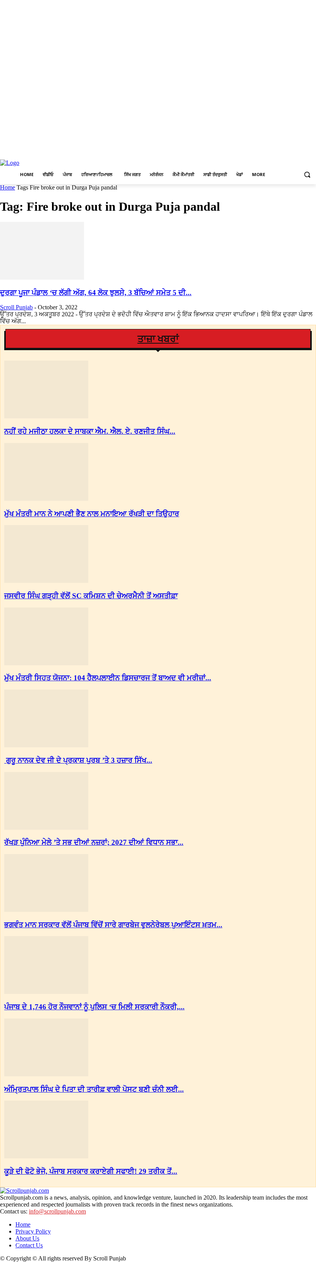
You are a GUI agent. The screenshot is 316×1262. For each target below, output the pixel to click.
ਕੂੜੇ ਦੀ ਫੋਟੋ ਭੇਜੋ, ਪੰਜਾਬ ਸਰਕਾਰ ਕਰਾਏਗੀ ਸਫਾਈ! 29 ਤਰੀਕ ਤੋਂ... (90, 1171)
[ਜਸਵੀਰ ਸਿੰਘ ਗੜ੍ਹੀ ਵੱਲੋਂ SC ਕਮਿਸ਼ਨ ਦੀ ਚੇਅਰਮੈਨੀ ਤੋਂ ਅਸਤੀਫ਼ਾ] (46, 580)
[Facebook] (279, 150)
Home (7, 187)
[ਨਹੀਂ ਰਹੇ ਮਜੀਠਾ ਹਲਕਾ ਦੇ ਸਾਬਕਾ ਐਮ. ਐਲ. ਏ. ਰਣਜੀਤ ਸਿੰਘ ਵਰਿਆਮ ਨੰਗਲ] (46, 416)
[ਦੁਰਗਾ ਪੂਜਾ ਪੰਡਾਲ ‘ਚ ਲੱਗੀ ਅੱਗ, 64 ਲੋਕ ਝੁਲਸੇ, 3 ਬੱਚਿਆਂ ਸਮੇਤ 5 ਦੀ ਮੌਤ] (42, 277)
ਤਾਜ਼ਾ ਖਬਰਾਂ (158, 339)
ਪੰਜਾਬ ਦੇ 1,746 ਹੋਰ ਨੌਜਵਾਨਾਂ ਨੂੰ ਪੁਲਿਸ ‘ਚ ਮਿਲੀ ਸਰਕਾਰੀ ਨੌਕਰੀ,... (94, 1007)
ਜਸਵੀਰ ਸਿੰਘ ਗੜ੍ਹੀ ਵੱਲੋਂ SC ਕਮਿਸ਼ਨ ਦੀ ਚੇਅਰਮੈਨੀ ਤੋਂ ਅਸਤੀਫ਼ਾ (91, 596)
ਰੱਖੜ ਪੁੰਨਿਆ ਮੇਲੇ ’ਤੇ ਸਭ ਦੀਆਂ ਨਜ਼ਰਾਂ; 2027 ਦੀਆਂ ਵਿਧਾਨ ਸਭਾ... (93, 842)
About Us (27, 1238)
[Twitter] (300, 150)
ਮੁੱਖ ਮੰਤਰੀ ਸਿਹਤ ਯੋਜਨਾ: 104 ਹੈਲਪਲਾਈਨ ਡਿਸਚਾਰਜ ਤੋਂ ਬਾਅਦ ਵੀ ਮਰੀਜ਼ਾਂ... (107, 678)
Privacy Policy (33, 1231)
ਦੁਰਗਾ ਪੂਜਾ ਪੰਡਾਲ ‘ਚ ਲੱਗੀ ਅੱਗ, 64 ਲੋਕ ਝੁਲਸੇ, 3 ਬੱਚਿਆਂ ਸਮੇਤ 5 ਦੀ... (96, 293)
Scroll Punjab (16, 307)
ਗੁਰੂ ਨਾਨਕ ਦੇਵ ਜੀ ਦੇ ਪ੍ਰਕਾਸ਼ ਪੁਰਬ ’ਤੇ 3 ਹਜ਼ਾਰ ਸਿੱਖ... (78, 760)
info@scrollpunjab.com (57, 1211)
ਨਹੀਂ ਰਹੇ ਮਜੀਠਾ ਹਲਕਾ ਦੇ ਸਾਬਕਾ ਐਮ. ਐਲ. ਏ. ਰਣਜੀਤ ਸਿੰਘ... (89, 431)
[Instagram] (290, 150)
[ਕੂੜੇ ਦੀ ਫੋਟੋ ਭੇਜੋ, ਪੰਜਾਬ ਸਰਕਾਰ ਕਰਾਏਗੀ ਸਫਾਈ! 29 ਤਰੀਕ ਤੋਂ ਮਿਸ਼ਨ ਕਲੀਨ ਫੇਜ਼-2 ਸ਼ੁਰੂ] (46, 1156)
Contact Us (29, 1245)
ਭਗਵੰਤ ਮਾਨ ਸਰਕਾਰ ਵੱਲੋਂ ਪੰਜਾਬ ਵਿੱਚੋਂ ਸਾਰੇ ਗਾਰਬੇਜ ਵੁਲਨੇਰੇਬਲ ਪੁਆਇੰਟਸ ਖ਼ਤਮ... (113, 925)
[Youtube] (311, 150)
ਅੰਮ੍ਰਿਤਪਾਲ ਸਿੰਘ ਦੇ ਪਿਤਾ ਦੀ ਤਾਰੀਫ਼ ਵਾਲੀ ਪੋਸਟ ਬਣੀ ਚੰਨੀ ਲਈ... (94, 1089)
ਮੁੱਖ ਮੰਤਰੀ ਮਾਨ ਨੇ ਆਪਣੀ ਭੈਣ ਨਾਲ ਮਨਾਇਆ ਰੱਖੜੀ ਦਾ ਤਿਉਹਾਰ (91, 514)
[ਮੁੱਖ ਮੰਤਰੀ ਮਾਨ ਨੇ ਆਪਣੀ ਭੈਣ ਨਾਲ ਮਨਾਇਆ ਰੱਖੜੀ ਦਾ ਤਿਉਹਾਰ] (46, 498)
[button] (307, 175)
